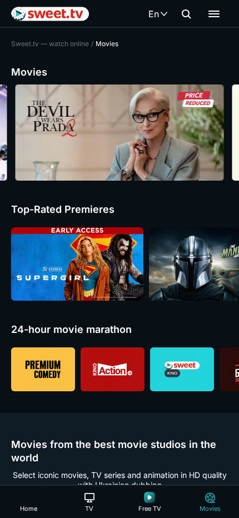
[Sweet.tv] (50, 14)
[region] (119, 132)
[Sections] (214, 14)
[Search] (186, 14)
